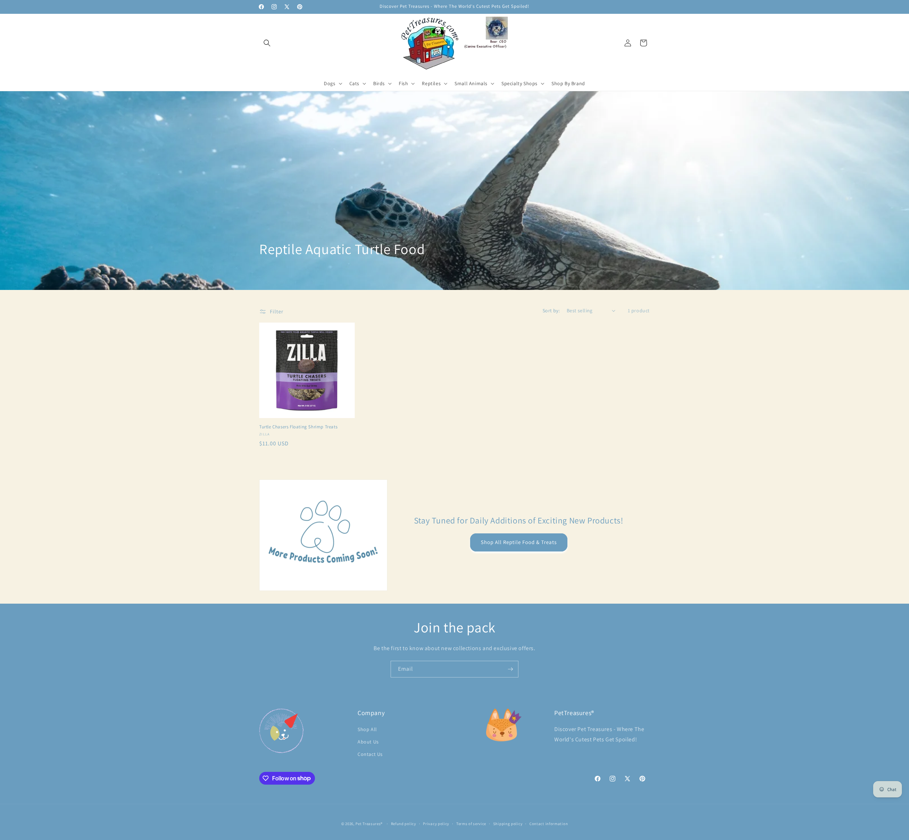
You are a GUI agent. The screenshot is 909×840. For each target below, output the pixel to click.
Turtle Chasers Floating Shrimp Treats (298, 427)
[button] (267, 43)
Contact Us (370, 754)
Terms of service (471, 823)
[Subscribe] (510, 669)
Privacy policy (436, 823)
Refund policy (403, 823)
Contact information (548, 823)
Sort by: (551, 310)
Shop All (367, 729)
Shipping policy (508, 823)
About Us (368, 741)
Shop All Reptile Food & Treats (519, 542)
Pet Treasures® (369, 823)
